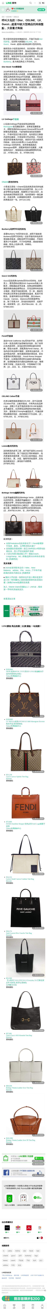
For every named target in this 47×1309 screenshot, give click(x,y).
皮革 (20, 1256)
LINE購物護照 (25, 1275)
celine (10, 1251)
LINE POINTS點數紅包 (37, 1275)
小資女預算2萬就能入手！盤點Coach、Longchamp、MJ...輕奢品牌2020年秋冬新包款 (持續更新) (25, 556)
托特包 (6, 42)
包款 (37, 1251)
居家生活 (16, 16)
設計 (41, 1260)
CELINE (28, 42)
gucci (13, 1256)
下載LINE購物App (7, 1275)
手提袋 (16, 119)
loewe (5, 1260)
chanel (5, 1256)
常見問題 (11, 1278)
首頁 (3, 16)
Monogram (8, 127)
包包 (19, 1265)
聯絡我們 (18, 1278)
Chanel (5, 182)
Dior (41, 39)
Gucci (6, 44)
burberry (28, 1256)
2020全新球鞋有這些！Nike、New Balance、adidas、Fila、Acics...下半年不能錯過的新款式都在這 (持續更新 (22, 570)
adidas (5, 1265)
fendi (31, 1251)
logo (36, 1256)
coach (13, 1260)
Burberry (7, 62)
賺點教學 (4, 1278)
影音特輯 (9, 16)
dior (24, 1251)
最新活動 (16, 1275)
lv (3, 1251)
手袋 (28, 1260)
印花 (13, 1265)
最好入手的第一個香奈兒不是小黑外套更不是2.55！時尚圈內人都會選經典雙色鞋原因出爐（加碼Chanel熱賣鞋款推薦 (23, 580)
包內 (34, 1260)
